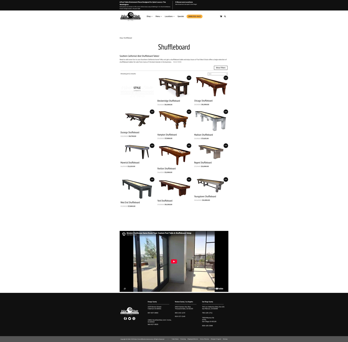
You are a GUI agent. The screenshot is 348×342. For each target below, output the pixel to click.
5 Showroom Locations (184, 2)
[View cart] (221, 16)
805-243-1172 (180, 313)
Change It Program (216, 339)
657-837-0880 (153, 313)
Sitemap (225, 339)
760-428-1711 (207, 313)
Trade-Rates (175, 339)
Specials (181, 16)
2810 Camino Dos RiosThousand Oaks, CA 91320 (184, 308)
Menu (158, 16)
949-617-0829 (153, 324)
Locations (169, 16)
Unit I (165, 320)
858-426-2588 (207, 326)
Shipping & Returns (193, 339)
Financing (183, 339)
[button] (225, 16)
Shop (149, 16)
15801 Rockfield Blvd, (155, 320)
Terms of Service (204, 339)
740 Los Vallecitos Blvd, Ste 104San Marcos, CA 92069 (213, 308)
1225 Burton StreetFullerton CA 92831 (154, 308)
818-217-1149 (180, 316)
